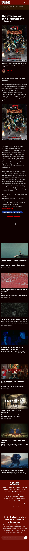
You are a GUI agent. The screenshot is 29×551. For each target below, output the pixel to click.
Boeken (22, 491)
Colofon (4, 487)
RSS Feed (24, 487)
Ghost (17, 506)
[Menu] (27, 2)
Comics (12, 494)
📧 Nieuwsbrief (17, 212)
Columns (20, 500)
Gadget (18, 494)
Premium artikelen (11, 500)
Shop (18, 489)
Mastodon (12, 489)
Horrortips (24, 494)
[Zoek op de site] (24, 2)
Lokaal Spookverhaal (20, 498)
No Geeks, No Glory (20, 503)
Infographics (8, 496)
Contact (18, 487)
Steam (23, 489)
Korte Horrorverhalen (18, 496)
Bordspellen (5, 494)
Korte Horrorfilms (8, 498)
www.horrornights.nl (7, 208)
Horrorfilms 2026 (8, 503)
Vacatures (11, 487)
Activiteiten (5, 13)
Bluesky (6, 489)
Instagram (7, 491)
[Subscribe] (25, 537)
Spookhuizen (17, 216)
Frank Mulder (9, 70)
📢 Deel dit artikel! (7, 212)
